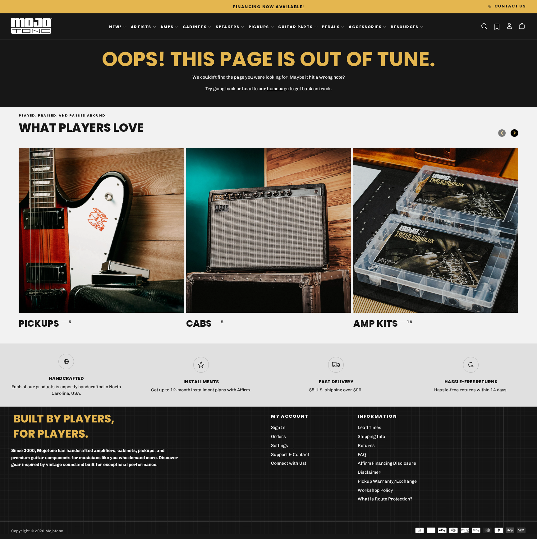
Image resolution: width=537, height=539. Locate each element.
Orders (278, 436)
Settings (279, 445)
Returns (366, 445)
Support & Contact (290, 454)
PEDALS (331, 26)
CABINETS (195, 26)
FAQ (362, 454)
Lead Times (369, 427)
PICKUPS (259, 26)
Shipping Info (371, 436)
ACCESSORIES (365, 26)
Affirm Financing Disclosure (387, 463)
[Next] (514, 133)
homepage (278, 88)
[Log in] (509, 27)
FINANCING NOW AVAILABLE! (268, 7)
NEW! (115, 26)
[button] (484, 26)
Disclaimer (369, 472)
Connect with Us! (288, 463)
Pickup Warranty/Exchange (387, 481)
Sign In (278, 427)
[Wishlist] (497, 26)
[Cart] (522, 27)
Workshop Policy (375, 490)
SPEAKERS (227, 26)
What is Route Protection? (385, 499)
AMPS (167, 26)
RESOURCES (405, 26)
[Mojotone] (63, 426)
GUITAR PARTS (295, 26)
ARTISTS (141, 26)
